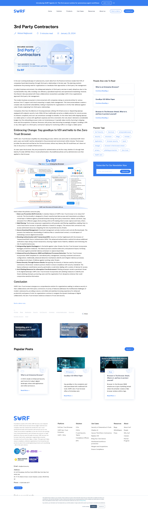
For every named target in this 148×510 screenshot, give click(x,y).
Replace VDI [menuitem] (95, 436)
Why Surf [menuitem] (127, 433)
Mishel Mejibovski (24, 33)
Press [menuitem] (115, 433)
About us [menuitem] (102, 11)
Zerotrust (71, 312)
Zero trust (125, 150)
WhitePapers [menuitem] (118, 430)
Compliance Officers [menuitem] (82, 438)
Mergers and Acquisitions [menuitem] (99, 446)
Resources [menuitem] (91, 11)
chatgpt (97, 146)
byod (26, 316)
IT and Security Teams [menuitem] (81, 434)
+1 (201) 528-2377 (24, 482)
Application (28, 312)
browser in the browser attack (115, 146)
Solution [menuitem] (59, 11)
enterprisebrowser (61, 312)
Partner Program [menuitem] (126, 440)
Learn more (106, 3)
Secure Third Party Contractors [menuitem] (101, 433)
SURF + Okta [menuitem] (62, 435)
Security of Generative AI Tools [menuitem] (101, 427)
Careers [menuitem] (126, 436)
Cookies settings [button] (85, 506)
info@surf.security (24, 466)
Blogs (21, 312)
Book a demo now (19, 303)
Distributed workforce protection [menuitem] (98, 443)
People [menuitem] (126, 430)
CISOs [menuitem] (78, 430)
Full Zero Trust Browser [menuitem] (65, 427)
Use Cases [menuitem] (80, 11)
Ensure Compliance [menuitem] (97, 449)
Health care (98, 155)
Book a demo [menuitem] (116, 11)
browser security (18, 316)
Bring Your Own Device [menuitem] (98, 439)
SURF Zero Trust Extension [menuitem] (63, 431)
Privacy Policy (83, 500)
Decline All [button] (101, 506)
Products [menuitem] (69, 11)
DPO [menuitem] (77, 441)
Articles (16, 312)
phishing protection (110, 150)
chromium (51, 312)
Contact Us (18, 488)
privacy (97, 150)
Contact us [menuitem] (129, 11)
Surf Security (43, 312)
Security (35, 312)
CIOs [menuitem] (77, 427)
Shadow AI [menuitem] (94, 430)
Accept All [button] (93, 506)
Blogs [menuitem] (115, 427)
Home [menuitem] (50, 11)
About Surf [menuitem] (127, 427)
